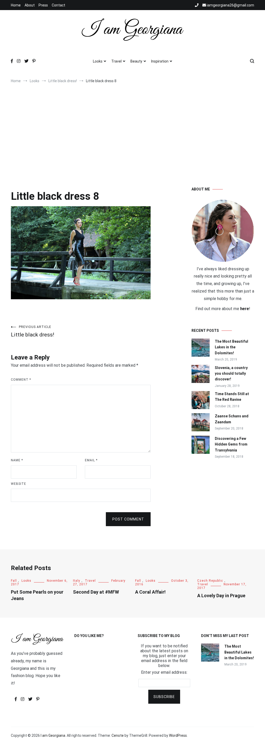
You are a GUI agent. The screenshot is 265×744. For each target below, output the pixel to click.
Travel (116, 61)
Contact (58, 5)
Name (17, 460)
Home (16, 5)
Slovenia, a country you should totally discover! (231, 373)
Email (91, 460)
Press (43, 5)
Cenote (118, 735)
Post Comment (128, 519)
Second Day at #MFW (96, 592)
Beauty (136, 61)
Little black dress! (32, 331)
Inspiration (159, 61)
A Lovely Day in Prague (221, 595)
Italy (76, 580)
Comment (21, 379)
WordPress (178, 735)
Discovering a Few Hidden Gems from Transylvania (231, 444)
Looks (97, 61)
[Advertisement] (132, 130)
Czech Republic (210, 580)
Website (18, 484)
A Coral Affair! (150, 592)
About (30, 5)
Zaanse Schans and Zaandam (231, 419)
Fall (14, 580)
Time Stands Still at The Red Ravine (232, 397)
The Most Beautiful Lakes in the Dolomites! (231, 347)
